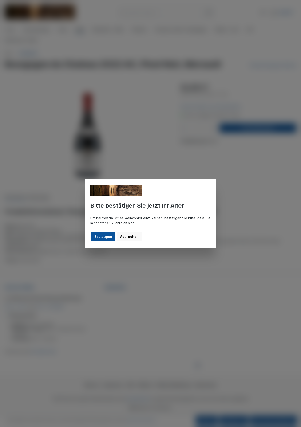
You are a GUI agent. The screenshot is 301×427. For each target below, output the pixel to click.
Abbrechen (129, 237)
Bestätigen (103, 237)
